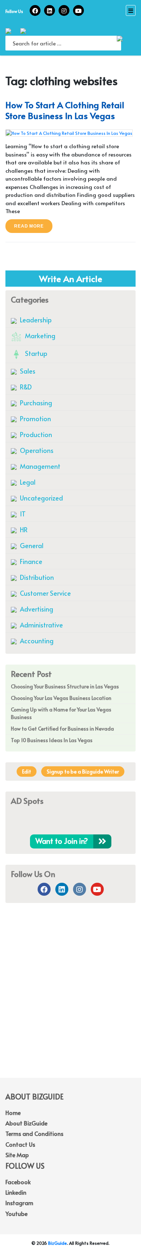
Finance (30, 561)
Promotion (34, 418)
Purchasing (35, 402)
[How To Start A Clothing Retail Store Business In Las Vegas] (69, 132)
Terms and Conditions (34, 1133)
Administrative (40, 624)
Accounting (36, 640)
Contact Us (20, 1144)
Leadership (35, 319)
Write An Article (70, 279)
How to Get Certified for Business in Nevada (62, 728)
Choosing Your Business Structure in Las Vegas (65, 686)
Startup (35, 353)
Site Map (17, 1155)
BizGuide (57, 1243)
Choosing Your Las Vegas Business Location (61, 698)
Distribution (36, 577)
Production (35, 434)
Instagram (19, 1203)
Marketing (39, 335)
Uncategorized (40, 497)
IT (22, 513)
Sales (26, 370)
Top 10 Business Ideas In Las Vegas (52, 740)
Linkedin (15, 1192)
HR (22, 529)
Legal (26, 481)
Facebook (18, 1182)
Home (13, 1112)
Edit (26, 771)
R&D (25, 386)
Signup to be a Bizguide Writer (83, 771)
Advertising (35, 608)
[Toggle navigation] (131, 10)
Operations (36, 450)
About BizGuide (26, 1123)
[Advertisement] (70, 1000)
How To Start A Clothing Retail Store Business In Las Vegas (64, 110)
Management (39, 466)
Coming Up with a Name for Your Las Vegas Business (61, 713)
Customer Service (44, 593)
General (30, 545)
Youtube (16, 1213)
